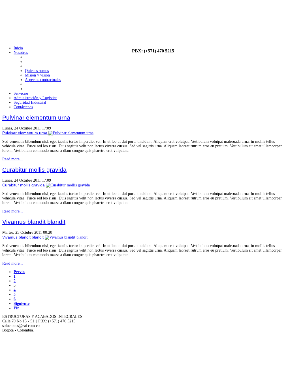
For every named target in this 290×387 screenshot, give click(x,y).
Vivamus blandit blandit (33, 221)
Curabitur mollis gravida (34, 169)
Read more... (12, 159)
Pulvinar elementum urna (36, 117)
